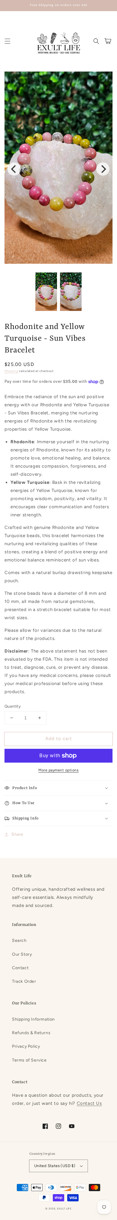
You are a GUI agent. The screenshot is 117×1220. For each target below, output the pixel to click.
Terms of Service (29, 1060)
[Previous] (14, 169)
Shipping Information (33, 1019)
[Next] (103, 169)
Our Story (22, 954)
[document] (58, 169)
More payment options (58, 770)
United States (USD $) (54, 1165)
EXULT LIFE (64, 1208)
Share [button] (17, 834)
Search (19, 940)
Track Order (24, 981)
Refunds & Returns (31, 1032)
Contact (20, 967)
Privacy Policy (26, 1046)
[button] (7, 41)
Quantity (12, 706)
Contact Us (89, 1103)
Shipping (11, 371)
